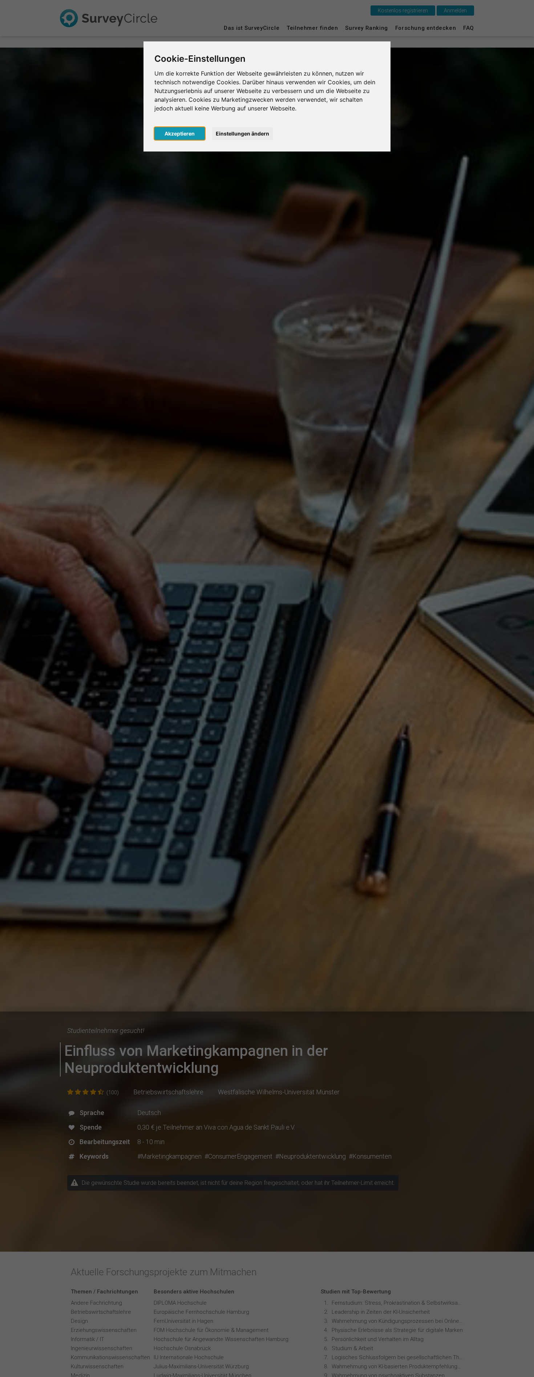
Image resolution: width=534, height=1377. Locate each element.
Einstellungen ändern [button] (242, 133)
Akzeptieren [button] (179, 133)
